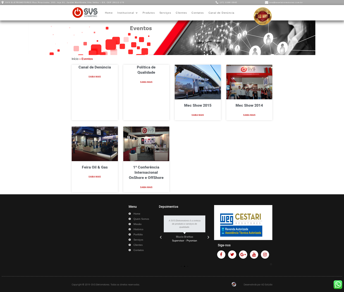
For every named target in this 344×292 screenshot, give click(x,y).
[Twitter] (232, 254)
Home (109, 12)
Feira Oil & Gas (95, 167)
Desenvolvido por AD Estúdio (258, 284)
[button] (181, 266)
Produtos (149, 12)
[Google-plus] (243, 254)
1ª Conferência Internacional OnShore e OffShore (146, 172)
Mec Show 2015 (197, 105)
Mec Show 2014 (249, 105)
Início (75, 58)
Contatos (198, 12)
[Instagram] (265, 254)
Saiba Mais (95, 76)
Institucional (125, 12)
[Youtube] (254, 254)
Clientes (181, 12)
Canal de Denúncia (222, 12)
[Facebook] (221, 254)
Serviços (165, 12)
